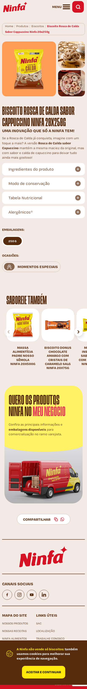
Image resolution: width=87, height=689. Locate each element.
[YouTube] (32, 595)
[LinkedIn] (44, 595)
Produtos (22, 26)
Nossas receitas (14, 631)
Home (9, 26)
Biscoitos (37, 26)
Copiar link (56, 519)
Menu (57, 7)
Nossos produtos (15, 623)
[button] (78, 332)
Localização (45, 631)
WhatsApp (62, 519)
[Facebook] (7, 595)
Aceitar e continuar (43, 672)
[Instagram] (19, 595)
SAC (39, 623)
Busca (78, 7)
